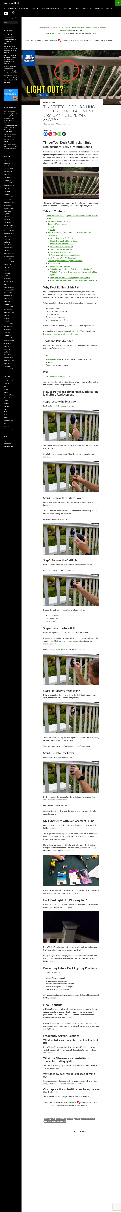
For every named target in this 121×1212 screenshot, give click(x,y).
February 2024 (8, 197)
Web (5, 423)
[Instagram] (55, 134)
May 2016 (7, 366)
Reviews (6, 403)
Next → (83, 1131)
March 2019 (7, 321)
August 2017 (7, 346)
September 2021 (9, 262)
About (108, 8)
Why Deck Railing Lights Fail (59, 221)
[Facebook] (45, 134)
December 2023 (9, 202)
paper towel (60, 649)
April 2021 (7, 276)
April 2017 (7, 352)
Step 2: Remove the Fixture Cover (64, 241)
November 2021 (9, 256)
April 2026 (7, 163)
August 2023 (7, 211)
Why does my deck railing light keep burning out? (70, 277)
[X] (64, 134)
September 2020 (9, 295)
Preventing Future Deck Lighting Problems (65, 260)
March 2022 (7, 245)
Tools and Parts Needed (57, 224)
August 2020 (7, 298)
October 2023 (8, 205)
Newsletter (99, 8)
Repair (45, 103)
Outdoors (61, 1118)
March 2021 (7, 279)
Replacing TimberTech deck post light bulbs (60, 334)
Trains (5, 415)
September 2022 (9, 233)
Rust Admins (7, 136)
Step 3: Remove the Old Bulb (61, 244)
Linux (34, 8)
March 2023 (7, 222)
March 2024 (7, 194)
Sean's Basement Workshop (55, 1121)
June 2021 (7, 270)
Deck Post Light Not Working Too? (62, 258)
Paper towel (50, 365)
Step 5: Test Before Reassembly (62, 249)
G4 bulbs (58, 989)
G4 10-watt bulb (69, 632)
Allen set (94, 797)
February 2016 (8, 369)
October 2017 (8, 343)
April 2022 (7, 242)
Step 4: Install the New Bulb (61, 246)
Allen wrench (51, 359)
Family (6, 389)
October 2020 (8, 293)
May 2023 (7, 219)
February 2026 (8, 169)
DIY (50, 103)
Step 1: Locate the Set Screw (61, 238)
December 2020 (9, 287)
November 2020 (9, 290)
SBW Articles (23, 8)
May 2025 (7, 177)
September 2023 (9, 208)
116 (73, 1131)
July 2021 (7, 267)
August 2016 (7, 363)
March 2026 (7, 166)
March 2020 (7, 304)
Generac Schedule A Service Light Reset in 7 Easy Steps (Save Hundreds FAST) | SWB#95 (10, 59)
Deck (47, 1118)
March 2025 (7, 180)
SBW (53, 103)
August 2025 (7, 174)
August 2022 (7, 236)
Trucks (6, 417)
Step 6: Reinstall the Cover (61, 252)
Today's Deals (65, 30)
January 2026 (8, 171)
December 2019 (9, 312)
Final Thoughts (54, 263)
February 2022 (8, 248)
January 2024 (8, 200)
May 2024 (7, 191)
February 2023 (8, 225)
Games (6, 392)
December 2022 (9, 231)
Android (6, 384)
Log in (5, 441)
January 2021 (8, 284)
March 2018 (7, 335)
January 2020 (8, 310)
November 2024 (9, 186)
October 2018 (8, 329)
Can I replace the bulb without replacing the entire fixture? (73, 280)
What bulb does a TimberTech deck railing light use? (71, 269)
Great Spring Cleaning (55, 33)
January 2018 (8, 338)
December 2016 (9, 360)
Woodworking (9, 8)
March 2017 (7, 355)
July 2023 (7, 214)
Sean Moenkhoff (11, 3)
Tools (52, 227)
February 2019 (8, 324)
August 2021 (7, 264)
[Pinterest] (50, 134)
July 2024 (7, 188)
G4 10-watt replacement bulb (58, 376)
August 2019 (7, 315)
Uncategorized (8, 420)
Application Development (50, 8)
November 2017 (9, 341)
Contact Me (87, 8)
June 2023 (7, 217)
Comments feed (8, 446)
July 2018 (7, 332)
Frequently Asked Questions (59, 266)
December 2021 (9, 253)
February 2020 (8, 307)
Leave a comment (64, 124)
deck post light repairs (64, 907)
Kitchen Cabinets (9, 395)
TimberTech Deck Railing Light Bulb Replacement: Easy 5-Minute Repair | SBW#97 (69, 113)
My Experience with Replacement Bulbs (64, 255)
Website (6, 426)
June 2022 (7, 239)
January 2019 (8, 326)
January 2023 (8, 228)
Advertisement (8, 381)
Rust (77, 8)
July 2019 (7, 318)
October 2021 (8, 259)
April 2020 (7, 301)
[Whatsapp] (59, 134)
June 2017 (7, 349)
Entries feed (7, 443)
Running (6, 406)
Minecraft (67, 8)
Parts (52, 229)
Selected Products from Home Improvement (86, 28)
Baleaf (55, 40)
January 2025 (8, 183)
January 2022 (8, 250)
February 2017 (8, 357)
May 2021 (7, 273)
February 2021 (8, 281)
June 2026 (7, 160)
